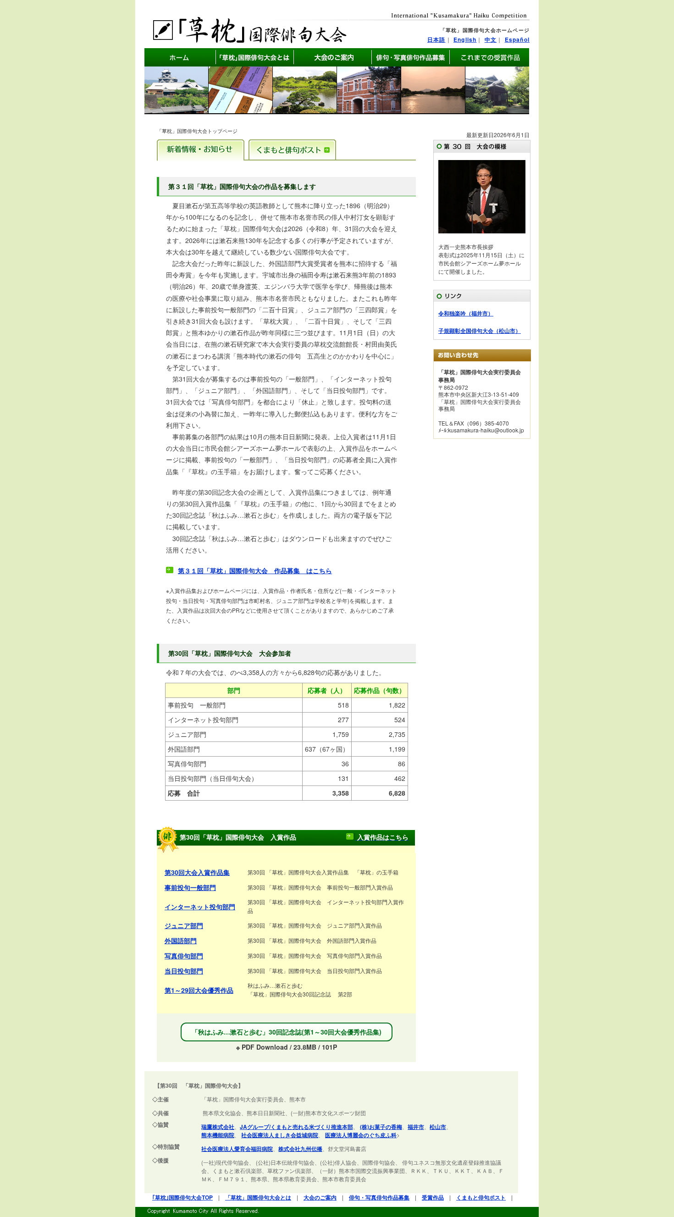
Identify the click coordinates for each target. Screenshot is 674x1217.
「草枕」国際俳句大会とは (258, 1197)
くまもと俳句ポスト (481, 1197)
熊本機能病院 (217, 1135)
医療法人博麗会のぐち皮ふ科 (361, 1135)
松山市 (438, 1127)
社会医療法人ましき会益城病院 (279, 1135)
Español (517, 39)
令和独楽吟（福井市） (465, 313)
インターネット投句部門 (200, 906)
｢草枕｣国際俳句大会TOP (182, 1197)
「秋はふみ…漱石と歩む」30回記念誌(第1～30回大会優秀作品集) (286, 1031)
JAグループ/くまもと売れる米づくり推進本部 (296, 1127)
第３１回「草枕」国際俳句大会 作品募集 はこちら (255, 570)
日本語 (436, 39)
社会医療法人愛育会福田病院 (237, 1149)
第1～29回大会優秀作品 (199, 990)
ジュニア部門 (184, 925)
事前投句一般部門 (190, 887)
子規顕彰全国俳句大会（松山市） (479, 330)
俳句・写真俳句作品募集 (379, 1197)
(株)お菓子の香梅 (381, 1127)
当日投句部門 (184, 970)
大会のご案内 (320, 1197)
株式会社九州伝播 (300, 1149)
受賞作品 (433, 1197)
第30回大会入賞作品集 (197, 872)
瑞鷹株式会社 (217, 1127)
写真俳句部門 (184, 955)
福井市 (416, 1127)
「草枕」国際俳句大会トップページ (197, 130)
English (464, 39)
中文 (491, 39)
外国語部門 (181, 940)
